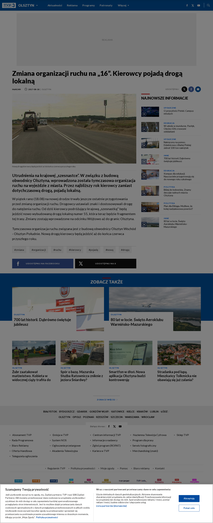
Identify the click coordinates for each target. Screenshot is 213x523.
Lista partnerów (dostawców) (111, 506)
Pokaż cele (189, 508)
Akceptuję (189, 498)
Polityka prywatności (47, 517)
